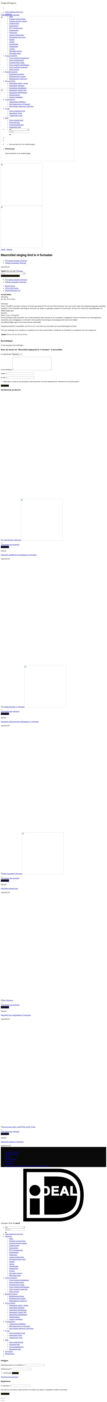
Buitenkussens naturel (17, 1298)
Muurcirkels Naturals (16, 1308)
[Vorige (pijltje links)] (2, 1400)
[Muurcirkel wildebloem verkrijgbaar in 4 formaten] (32, 540)
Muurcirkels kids (15, 1349)
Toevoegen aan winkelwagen (10, 276)
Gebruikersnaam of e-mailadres (13, 1365)
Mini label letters (15, 1273)
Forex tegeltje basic (16, 1282)
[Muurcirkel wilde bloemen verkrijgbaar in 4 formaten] (33, 707)
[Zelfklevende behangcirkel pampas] (15, 263)
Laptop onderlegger (16, 1257)
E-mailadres (6, 1386)
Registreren (5, 1394)
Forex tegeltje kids (16, 1342)
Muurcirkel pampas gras (9, 888)
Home (3, 249)
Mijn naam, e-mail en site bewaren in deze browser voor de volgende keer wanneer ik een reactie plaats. (41, 381)
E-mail (4, 377)
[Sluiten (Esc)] (2, 1398)
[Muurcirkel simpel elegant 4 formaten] (16, 261)
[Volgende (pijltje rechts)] (4, 1400)
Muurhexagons (14, 1317)
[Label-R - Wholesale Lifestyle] (8, 3)
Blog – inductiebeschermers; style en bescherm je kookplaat (27, 1166)
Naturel (9, 249)
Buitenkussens (11, 1294)
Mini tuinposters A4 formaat (19, 1326)
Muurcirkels (10, 1303)
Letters (12, 1271)
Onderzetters (14, 1245)
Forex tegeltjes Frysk (17, 1333)
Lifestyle (8, 1236)
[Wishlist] (2, 13)
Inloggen (15, 1373)
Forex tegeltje (11, 1278)
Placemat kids (14, 1344)
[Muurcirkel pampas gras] (32, 874)
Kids (6, 1340)
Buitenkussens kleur (16, 1296)
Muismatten (13, 1269)
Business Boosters (12, 1152)
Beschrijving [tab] (10, 286)
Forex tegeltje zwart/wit (18, 1289)
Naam (3, 373)
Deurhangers (13, 1252)
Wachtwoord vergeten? (9, 1377)
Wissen (20, 271)
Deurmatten (13, 1248)
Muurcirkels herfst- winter (18, 1305)
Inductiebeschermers (14, 12)
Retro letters (14, 1292)
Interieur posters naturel (18, 1243)
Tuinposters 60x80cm (17, 1324)
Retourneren (9, 1161)
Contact (8, 1157)
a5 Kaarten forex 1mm (17, 1259)
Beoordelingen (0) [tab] (12, 291)
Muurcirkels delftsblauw (18, 1315)
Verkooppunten (10, 1159)
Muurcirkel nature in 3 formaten (12, 1142)
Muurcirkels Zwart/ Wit (17, 1312)
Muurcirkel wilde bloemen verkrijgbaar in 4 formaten (20, 722)
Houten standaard (15, 1319)
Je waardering (6, 354)
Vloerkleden (13, 1266)
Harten (11, 1264)
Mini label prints (15, 1275)
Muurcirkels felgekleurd (17, 1310)
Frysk (7, 1331)
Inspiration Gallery (11, 1154)
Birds (11, 1239)
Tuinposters (10, 1322)
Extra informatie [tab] (11, 288)
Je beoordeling (7, 370)
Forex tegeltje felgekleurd (19, 1280)
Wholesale (9, 1163)
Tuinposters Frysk (15, 1338)
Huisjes (12, 1262)
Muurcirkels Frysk (15, 1335)
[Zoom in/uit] (4, 1398)
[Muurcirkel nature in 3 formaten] (18, 1127)
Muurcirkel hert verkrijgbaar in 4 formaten (16, 1015)
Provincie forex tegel (16, 1285)
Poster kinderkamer (16, 1347)
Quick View (5, 547)
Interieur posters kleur (17, 1241)
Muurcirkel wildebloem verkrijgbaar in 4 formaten (19, 555)
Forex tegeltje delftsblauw (19, 1287)
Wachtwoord (6, 1369)
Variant (3, 271)
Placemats (13, 1255)
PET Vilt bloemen (16, 1250)
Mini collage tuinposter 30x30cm (21, 1328)
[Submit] (6, 1232)
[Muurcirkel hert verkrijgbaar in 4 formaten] (7, 1000)
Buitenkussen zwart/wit (18, 1301)
